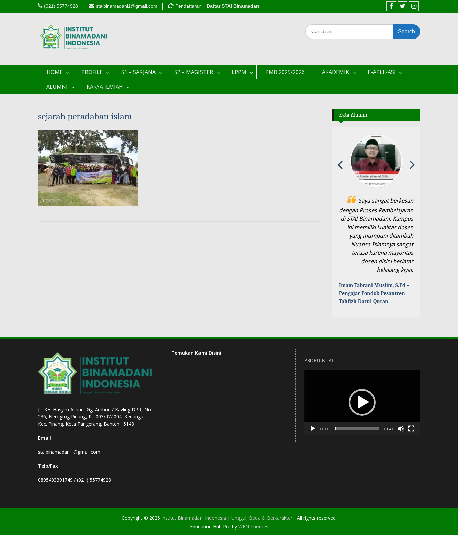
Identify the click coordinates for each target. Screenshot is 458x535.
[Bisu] (400, 428)
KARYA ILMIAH (105, 86)
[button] (362, 402)
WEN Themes (253, 526)
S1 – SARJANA (138, 72)
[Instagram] (414, 6)
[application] (362, 402)
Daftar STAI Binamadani (234, 6)
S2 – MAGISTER (193, 72)
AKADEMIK (335, 72)
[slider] (357, 428)
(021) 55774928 (61, 6)
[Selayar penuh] (411, 428)
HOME (55, 72)
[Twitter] (402, 6)
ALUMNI (57, 86)
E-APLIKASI (382, 72)
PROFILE (92, 72)
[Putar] (312, 428)
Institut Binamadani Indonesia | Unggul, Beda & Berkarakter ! (228, 518)
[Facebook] (391, 6)
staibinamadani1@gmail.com (126, 6)
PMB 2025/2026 (285, 72)
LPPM (239, 72)
